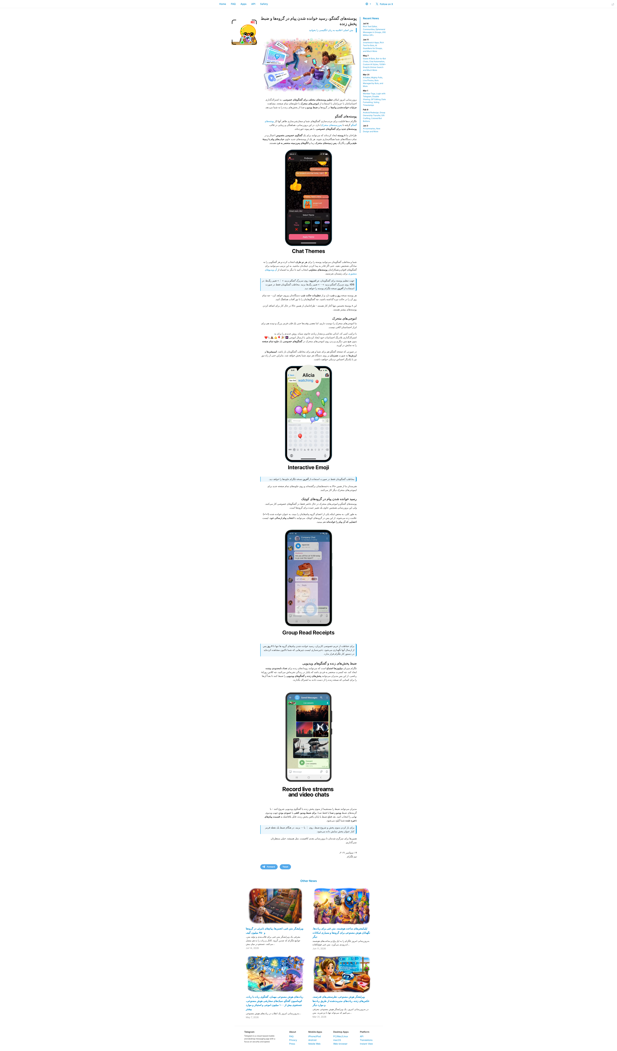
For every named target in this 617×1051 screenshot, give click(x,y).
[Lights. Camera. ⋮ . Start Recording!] (308, 743)
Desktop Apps (341, 1031)
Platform (364, 1031)
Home (222, 3)
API (253, 3)
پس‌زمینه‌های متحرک (331, 125)
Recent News (371, 18)
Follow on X (386, 4)
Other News (308, 881)
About (292, 1031)
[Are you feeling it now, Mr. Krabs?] (308, 418)
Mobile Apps (315, 1031)
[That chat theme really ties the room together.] (308, 202)
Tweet (285, 867)
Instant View (366, 1043)
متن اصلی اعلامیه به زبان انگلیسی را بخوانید (331, 30)
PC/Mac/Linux (340, 1036)
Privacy (293, 1040)
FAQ (233, 3)
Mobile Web (314, 1043)
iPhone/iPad (314, 1036)
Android (312, 1040)
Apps (243, 3)
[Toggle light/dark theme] (612, 4)
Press (292, 1043)
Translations (366, 1040)
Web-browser (340, 1043)
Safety (264, 3)
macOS (337, 1040)
